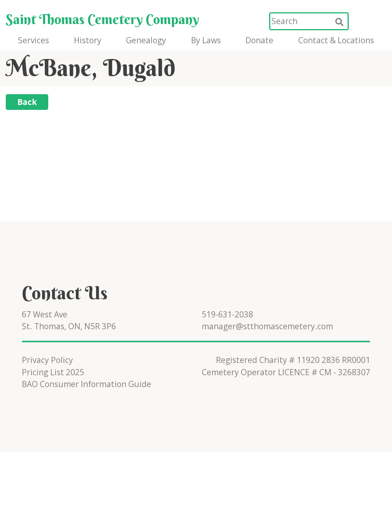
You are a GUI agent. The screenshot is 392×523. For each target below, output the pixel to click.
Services (33, 40)
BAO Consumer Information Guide (86, 384)
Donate (259, 40)
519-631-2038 (227, 314)
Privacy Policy (47, 360)
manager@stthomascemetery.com (267, 326)
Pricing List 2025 (53, 372)
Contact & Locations (336, 40)
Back (27, 101)
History (87, 40)
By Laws (206, 40)
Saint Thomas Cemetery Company (102, 19)
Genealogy (146, 40)
